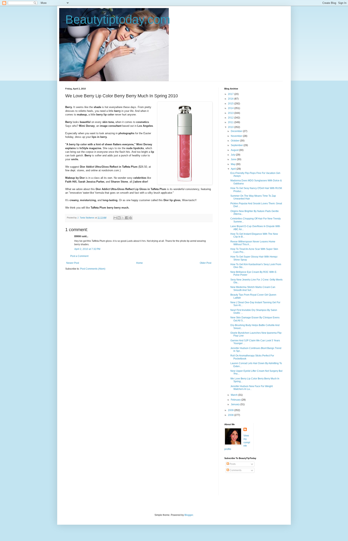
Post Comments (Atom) (92, 268)
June (234, 159)
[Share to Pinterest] (130, 218)
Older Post (205, 263)
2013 (231, 113)
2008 (231, 415)
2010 (231, 127)
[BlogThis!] (119, 218)
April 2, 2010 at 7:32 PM (87, 249)
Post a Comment (79, 256)
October (235, 140)
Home (139, 263)
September (237, 145)
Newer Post (72, 263)
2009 (231, 410)
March (234, 395)
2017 (231, 94)
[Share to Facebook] (127, 218)
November (237, 136)
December (237, 131)
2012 (231, 117)
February (236, 399)
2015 (231, 103)
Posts (232, 464)
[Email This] (115, 218)
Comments (235, 470)
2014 (231, 108)
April (233, 168)
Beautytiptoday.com (117, 19)
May (233, 164)
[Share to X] (123, 218)
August (235, 150)
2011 (231, 122)
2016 (231, 98)
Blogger (188, 515)
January (235, 404)
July (233, 154)
